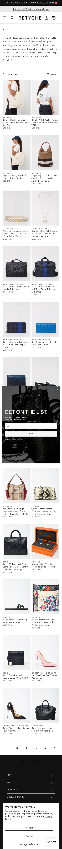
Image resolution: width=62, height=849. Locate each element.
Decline (29, 836)
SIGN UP (31, 433)
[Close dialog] (57, 388)
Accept (29, 827)
